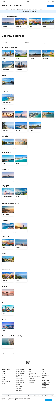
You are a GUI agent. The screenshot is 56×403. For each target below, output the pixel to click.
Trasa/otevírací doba (45, 388)
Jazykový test (31, 378)
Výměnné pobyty (18, 384)
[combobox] (12, 42)
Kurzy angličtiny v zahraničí (20, 373)
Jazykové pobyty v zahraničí (20, 371)
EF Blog (30, 371)
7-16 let (3, 371)
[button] (4, 1)
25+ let (3, 377)
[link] (12, 6)
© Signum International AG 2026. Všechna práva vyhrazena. (45, 397)
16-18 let (3, 373)
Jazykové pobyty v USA (20, 380)
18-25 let (4, 375)
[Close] (54, 400)
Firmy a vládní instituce (6, 381)
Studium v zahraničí (19, 378)
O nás (43, 371)
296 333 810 (44, 387)
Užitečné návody (31, 382)
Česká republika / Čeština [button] (7, 395)
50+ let (3, 379)
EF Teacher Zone (32, 380)
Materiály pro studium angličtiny (34, 376)
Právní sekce (30, 395)
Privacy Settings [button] (51, 395)
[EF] (28, 1)
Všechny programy (19, 390)
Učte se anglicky (18, 388)
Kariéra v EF (44, 377)
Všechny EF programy (45, 375)
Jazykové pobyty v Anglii (20, 382)
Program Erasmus (19, 386)
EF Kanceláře (44, 373)
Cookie (46, 395)
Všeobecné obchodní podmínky (39, 395)
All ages (3, 383)
